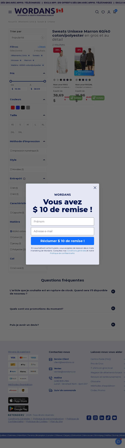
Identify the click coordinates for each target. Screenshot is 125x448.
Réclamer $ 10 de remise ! (62, 241)
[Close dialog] (95, 188)
